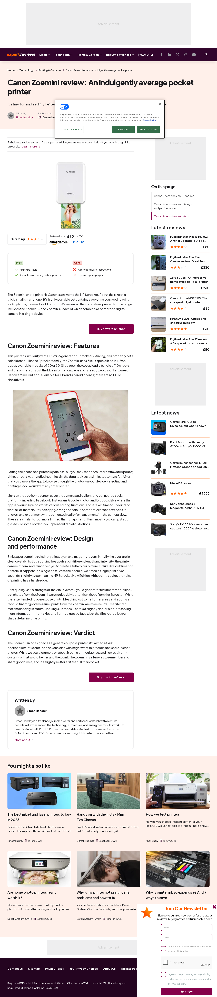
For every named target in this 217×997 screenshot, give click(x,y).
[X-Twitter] (178, 55)
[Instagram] (186, 55)
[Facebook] (161, 55)
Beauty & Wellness (118, 54)
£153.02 (77, 242)
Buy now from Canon (111, 329)
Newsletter (145, 54)
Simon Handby (24, 117)
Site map (34, 968)
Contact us (15, 968)
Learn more (29, 146)
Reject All (123, 129)
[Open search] (206, 55)
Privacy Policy (54, 968)
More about (22, 740)
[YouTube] (194, 55)
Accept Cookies (148, 129)
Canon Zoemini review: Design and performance (173, 206)
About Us (109, 968)
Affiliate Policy (130, 968)
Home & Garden (88, 54)
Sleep (43, 54)
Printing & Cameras (49, 70)
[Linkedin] (169, 55)
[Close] (160, 103)
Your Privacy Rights (72, 129)
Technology (62, 54)
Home (11, 70)
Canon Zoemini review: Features (174, 196)
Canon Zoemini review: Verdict (173, 216)
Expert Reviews (18, 55)
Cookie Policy (149, 120)
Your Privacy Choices (84, 968)
